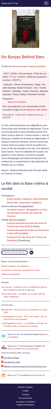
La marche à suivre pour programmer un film (20, 270)
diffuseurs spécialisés (37, 110)
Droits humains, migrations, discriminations (27, 199)
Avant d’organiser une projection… (16, 266)
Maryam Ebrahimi (37, 66)
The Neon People (11, 358)
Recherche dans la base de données (17, 249)
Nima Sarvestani (20, 66)
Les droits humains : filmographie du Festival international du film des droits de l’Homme (27, 212)
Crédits (25, 391)
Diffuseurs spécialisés (10, 274)
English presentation (25, 405)
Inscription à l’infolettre (25, 402)
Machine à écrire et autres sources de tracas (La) (25, 366)
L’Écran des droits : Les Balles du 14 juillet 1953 (21, 294)
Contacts (25, 394)
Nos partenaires (25, 398)
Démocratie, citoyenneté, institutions (24, 202)
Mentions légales (25, 387)
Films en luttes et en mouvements (22, 349)
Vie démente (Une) (12, 362)
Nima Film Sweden (17, 102)
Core (39, 375)
